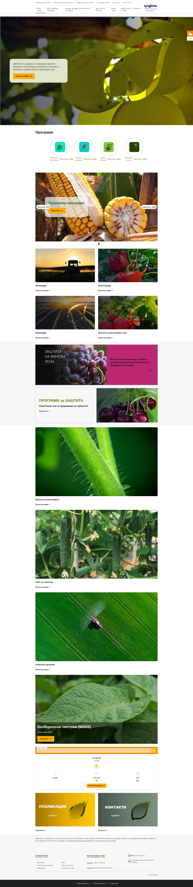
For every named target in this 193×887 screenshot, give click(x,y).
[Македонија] (150, 6)
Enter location (42, 748)
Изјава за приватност (83, 883)
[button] (24, 76)
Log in (116, 2)
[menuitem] (40, 9)
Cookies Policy (114, 883)
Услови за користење (99, 883)
